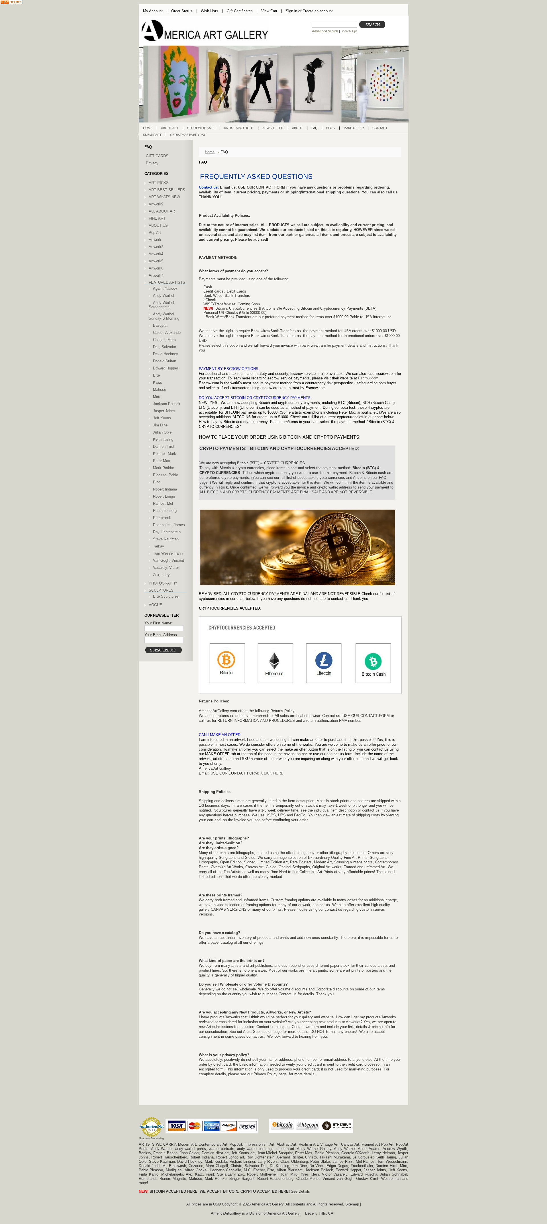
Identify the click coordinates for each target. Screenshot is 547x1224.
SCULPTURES (161, 590)
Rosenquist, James (169, 525)
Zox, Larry (161, 575)
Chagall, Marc (164, 340)
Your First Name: (158, 623)
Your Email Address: (161, 635)
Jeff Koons (162, 418)
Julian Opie (162, 432)
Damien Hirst (163, 446)
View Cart (269, 11)
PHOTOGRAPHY (163, 583)
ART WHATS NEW (164, 197)
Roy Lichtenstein (167, 532)
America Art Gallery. (284, 1213)
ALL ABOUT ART (163, 211)
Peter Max (161, 461)
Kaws (157, 382)
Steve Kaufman (166, 539)
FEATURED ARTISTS (167, 282)
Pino (156, 482)
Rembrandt (162, 518)
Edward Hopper (165, 368)
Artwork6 (156, 268)
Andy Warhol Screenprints (161, 305)
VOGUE (155, 605)
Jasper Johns (164, 411)
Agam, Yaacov (165, 288)
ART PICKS (159, 183)
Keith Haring (163, 439)
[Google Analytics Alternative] (11, 2)
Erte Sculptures (166, 596)
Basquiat (160, 325)
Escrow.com (368, 378)
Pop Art (155, 232)
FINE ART (157, 218)
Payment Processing (151, 1138)
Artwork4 (156, 254)
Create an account (318, 11)
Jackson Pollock (166, 404)
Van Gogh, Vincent (168, 560)
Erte (156, 375)
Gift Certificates (240, 11)
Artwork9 (156, 204)
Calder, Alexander (167, 332)
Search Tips (349, 31)
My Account (153, 11)
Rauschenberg (165, 510)
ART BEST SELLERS (167, 190)
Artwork (155, 240)
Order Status (181, 11)
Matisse (159, 389)
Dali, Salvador (164, 347)
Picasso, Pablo (165, 475)
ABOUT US (158, 225)
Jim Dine (160, 425)
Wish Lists (209, 11)
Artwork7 (156, 275)
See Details (300, 1191)
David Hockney (165, 354)
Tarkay (158, 546)
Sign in (291, 11)
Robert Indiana (165, 489)
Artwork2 (156, 247)
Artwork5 (156, 261)
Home (210, 152)
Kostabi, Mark (164, 453)
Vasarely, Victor (166, 567)
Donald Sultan (164, 361)
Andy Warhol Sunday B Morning (164, 316)
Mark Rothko (163, 468)
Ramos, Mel (163, 503)
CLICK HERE (272, 773)
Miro (156, 397)
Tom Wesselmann (168, 553)
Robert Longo (164, 496)
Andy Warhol (163, 295)
